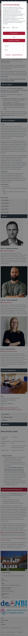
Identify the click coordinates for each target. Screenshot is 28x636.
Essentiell (7, 27)
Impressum (8, 54)
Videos (16, 27)
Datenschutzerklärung (17, 54)
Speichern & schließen (14, 40)
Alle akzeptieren (14, 33)
